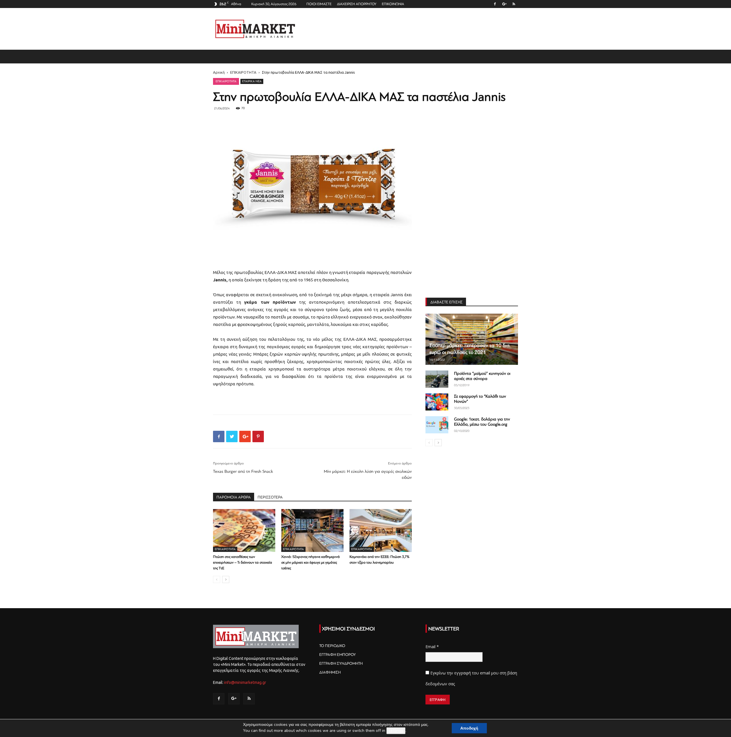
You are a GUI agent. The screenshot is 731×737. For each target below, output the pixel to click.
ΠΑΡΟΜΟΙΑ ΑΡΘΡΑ (233, 497)
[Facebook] (495, 4)
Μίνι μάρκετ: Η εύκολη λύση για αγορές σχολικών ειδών (368, 474)
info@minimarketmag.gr (245, 682)
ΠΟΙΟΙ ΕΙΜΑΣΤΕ (319, 4)
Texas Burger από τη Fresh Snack (243, 471)
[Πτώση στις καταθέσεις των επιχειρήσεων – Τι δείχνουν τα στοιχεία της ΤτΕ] (244, 530)
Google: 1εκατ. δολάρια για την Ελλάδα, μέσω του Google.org (482, 422)
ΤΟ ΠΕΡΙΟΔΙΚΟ (332, 646)
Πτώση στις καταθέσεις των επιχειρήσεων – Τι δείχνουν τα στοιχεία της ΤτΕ (242, 562)
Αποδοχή (469, 728)
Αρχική (219, 72)
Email (432, 646)
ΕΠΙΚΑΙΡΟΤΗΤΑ (243, 72)
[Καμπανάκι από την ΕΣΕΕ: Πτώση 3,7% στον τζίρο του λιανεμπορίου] (381, 530)
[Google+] (504, 4)
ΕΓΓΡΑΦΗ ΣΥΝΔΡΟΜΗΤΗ (341, 663)
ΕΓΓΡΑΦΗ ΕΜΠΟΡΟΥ (337, 654)
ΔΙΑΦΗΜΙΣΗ (330, 672)
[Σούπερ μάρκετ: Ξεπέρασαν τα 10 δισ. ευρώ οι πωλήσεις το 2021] (471, 339)
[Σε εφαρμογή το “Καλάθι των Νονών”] (436, 401)
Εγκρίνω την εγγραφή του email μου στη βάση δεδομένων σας (471, 678)
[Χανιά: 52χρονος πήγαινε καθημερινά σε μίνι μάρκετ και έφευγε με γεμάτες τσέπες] (312, 530)
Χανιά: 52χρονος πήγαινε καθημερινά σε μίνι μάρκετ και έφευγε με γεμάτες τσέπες (310, 562)
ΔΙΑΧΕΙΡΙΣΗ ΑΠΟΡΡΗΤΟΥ (356, 4)
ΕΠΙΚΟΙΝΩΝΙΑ (393, 4)
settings (396, 730)
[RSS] (513, 4)
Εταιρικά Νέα (252, 81)
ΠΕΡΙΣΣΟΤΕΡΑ (270, 497)
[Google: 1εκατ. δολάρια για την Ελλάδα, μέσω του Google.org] (436, 424)
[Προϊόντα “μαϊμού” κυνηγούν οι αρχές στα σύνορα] (436, 379)
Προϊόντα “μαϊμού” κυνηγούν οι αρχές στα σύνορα (482, 376)
